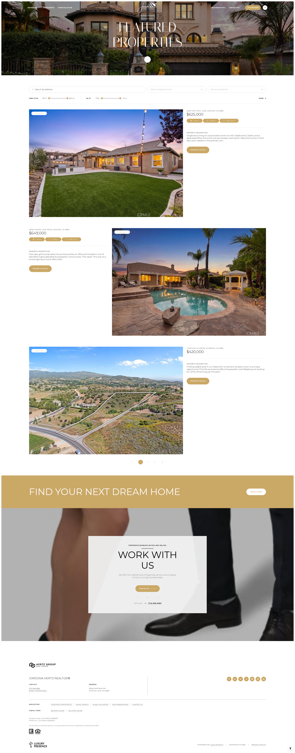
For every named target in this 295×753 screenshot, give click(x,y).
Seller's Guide (75, 711)
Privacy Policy (258, 745)
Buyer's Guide (57, 711)
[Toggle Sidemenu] (265, 7)
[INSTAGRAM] (229, 679)
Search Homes (256, 492)
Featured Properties (61, 704)
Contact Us (234, 8)
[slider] (49, 98)
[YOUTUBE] (252, 679)
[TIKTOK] (240, 679)
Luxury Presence (216, 745)
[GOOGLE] (258, 679)
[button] (147, 588)
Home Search (48, 8)
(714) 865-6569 (253, 7)
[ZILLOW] (263, 679)
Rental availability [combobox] (219, 89)
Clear (261, 98)
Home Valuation (65, 8)
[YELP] (246, 679)
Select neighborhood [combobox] (161, 89)
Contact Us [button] (137, 704)
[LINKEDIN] (235, 679)
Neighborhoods (218, 8)
